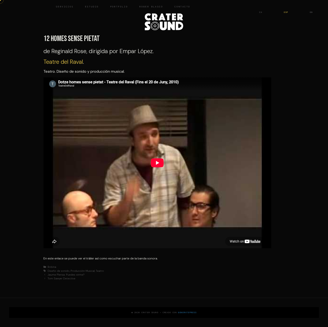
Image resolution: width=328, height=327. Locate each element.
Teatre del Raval (63, 61)
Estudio (92, 6)
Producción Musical (83, 271)
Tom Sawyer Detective (61, 278)
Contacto (182, 6)
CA (260, 12)
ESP (286, 12)
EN (311, 12)
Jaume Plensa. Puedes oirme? (66, 274)
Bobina (52, 267)
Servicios (65, 6)
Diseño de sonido (58, 271)
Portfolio (119, 6)
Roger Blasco (151, 6)
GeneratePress (187, 312)
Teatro (100, 271)
